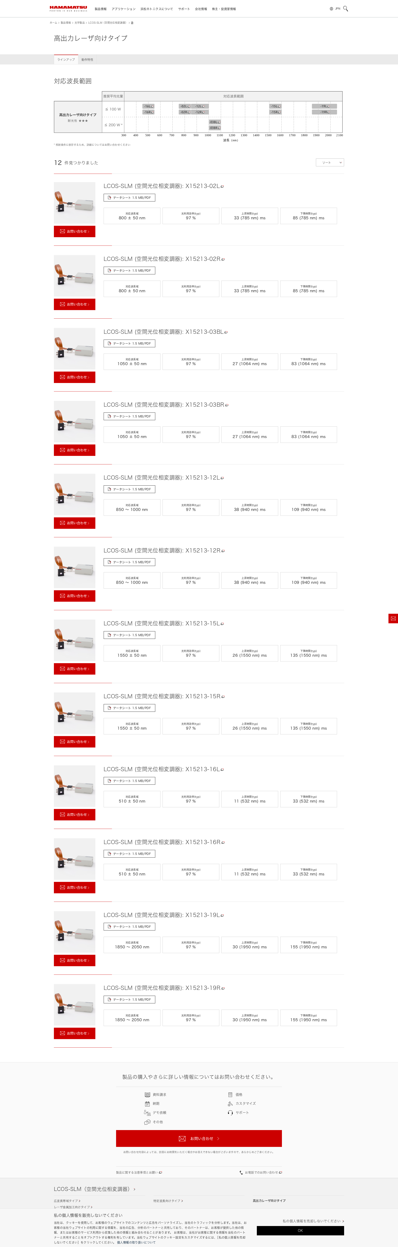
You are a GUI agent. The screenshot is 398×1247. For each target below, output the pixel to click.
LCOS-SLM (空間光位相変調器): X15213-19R (162, 987)
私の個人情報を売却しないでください (312, 1221)
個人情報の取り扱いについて (136, 1242)
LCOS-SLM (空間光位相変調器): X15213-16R (162, 842)
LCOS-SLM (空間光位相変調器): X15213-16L (162, 769)
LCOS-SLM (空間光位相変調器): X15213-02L (162, 186)
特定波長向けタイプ (166, 1201)
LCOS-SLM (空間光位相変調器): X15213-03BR (164, 404)
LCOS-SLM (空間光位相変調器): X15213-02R (162, 258)
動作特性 (87, 59)
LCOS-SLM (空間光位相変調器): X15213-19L (162, 915)
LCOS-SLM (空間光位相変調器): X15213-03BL (163, 331)
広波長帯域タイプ (66, 1201)
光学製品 (80, 22)
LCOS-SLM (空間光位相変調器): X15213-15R (162, 696)
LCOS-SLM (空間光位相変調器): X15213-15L (162, 623)
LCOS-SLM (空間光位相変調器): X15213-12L (162, 477)
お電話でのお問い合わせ (261, 1172)
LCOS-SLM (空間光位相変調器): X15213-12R (162, 550)
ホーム (53, 22)
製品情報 (66, 22)
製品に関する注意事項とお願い (137, 1172)
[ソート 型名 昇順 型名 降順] (330, 162)
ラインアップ (66, 59)
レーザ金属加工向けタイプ (72, 1207)
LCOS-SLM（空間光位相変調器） (108, 22)
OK (300, 1231)
